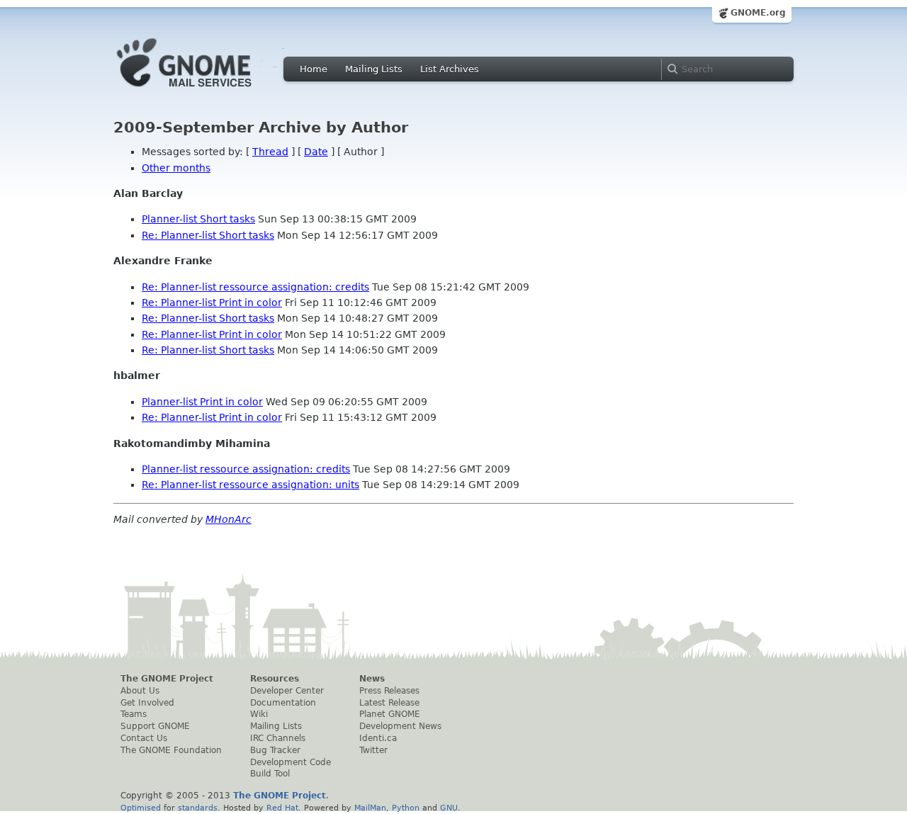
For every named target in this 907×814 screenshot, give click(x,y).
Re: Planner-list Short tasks (208, 235)
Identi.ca (378, 738)
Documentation (283, 703)
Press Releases (389, 691)
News (372, 679)
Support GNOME (155, 726)
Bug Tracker (275, 750)
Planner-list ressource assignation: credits (246, 469)
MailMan (370, 807)
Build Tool (270, 774)
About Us (139, 691)
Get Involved (147, 703)
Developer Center (287, 691)
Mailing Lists (373, 69)
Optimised (140, 807)
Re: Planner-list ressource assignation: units (250, 484)
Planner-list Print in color (202, 401)
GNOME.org (758, 13)
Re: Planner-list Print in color (212, 302)
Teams (133, 714)
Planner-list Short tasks (198, 219)
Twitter (373, 750)
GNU (449, 807)
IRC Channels (277, 738)
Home (313, 69)
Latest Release (389, 703)
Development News (400, 726)
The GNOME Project (166, 679)
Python (405, 807)
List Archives (449, 69)
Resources (274, 679)
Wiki (259, 714)
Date (316, 151)
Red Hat (282, 807)
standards (198, 807)
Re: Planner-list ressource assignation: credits (255, 287)
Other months (176, 168)
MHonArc (228, 519)
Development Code (290, 762)
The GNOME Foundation (171, 750)
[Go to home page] (205, 90)
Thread (270, 151)
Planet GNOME (389, 714)
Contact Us (143, 738)
